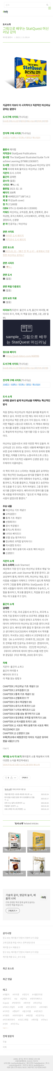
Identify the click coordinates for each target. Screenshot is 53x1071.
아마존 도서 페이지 (15, 235)
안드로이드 (31, 1007)
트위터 (30, 764)
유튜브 (17, 764)
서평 (21, 1007)
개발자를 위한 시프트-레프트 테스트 (17, 794)
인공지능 (40, 1015)
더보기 (5, 1028)
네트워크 (39, 1011)
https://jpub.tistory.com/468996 (22, 356)
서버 (6, 1023)
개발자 (6, 994)
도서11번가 (15, 121)
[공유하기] (11, 778)
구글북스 (14, 137)
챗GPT (16, 1011)
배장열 (30, 1015)
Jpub (6, 1002)
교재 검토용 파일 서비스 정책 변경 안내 (19, 942)
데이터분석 (18, 1015)
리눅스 (45, 1019)
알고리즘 (27, 1011)
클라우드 (7, 998)
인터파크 (40, 121)
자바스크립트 (9, 1007)
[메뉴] (49, 8)
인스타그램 (24, 764)
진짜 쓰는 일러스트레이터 (13, 803)
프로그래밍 (23, 1019)
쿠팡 (45, 121)
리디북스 (22, 137)
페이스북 (36, 764)
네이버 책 (6, 764)
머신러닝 (38, 1002)
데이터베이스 (36, 998)
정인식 (26, 994)
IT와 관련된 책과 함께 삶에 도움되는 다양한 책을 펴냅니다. (20, 903)
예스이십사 (31, 121)
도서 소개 (8, 789)
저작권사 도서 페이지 (16, 239)
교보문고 (7, 121)
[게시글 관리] (15, 778)
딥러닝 (24, 998)
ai (16, 998)
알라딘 (23, 121)
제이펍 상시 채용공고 (11, 947)
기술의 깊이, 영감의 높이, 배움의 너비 (21, 896)
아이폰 (16, 994)
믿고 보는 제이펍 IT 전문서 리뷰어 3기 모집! (21, 937)
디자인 (6, 1011)
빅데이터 (16, 1002)
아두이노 (15, 1023)
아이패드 (44, 1007)
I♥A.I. (9, 266)
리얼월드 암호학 (10, 806)
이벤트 (6, 1015)
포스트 (12, 764)
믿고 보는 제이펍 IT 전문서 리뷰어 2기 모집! (21, 952)
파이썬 (27, 1002)
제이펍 (35, 1019)
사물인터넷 (37, 994)
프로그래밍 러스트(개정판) (13, 809)
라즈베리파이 (9, 1019)
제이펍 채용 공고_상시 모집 (14, 956)
